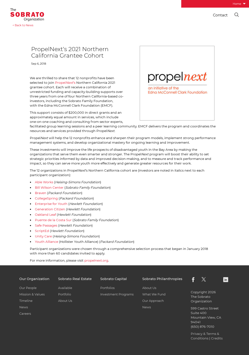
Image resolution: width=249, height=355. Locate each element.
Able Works (44, 182)
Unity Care (43, 236)
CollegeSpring (46, 198)
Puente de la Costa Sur (53, 220)
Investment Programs (117, 294)
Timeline (26, 301)
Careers (25, 314)
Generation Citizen (50, 209)
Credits (217, 338)
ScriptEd (42, 231)
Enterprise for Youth (51, 204)
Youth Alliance (46, 242)
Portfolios (107, 288)
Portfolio (64, 294)
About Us (65, 301)
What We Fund (153, 294)
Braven (40, 193)
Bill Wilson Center (49, 188)
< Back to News (23, 25)
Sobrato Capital (113, 279)
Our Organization (34, 279)
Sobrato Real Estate (75, 279)
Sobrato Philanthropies (162, 279)
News (23, 307)
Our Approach (153, 301)
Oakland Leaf (45, 215)
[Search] (236, 15)
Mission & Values (32, 294)
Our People (28, 288)
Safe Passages (46, 225)
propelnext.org (96, 260)
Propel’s (65, 83)
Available (65, 288)
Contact (220, 15)
